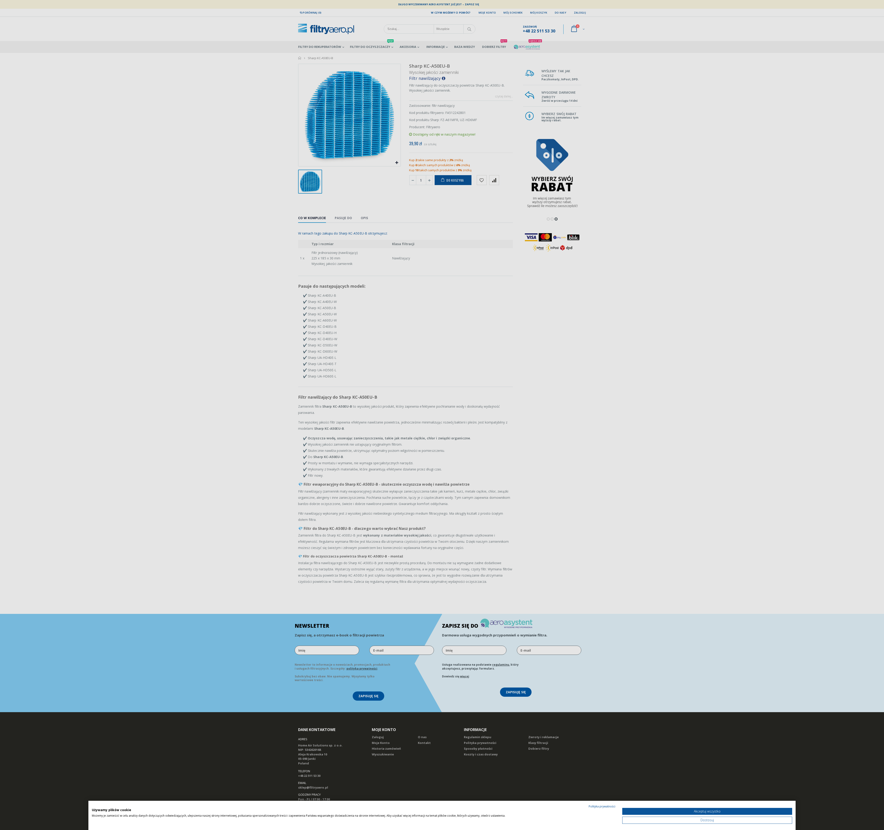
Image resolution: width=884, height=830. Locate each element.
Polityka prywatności (602, 806)
